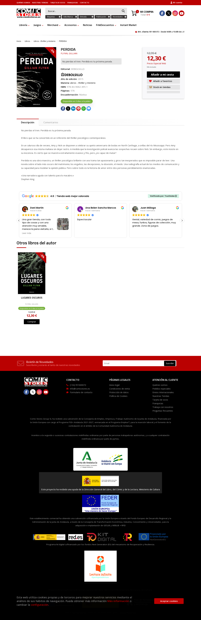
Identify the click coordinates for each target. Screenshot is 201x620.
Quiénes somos (23, 2)
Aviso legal (114, 385)
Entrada (83, 16)
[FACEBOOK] (162, 13)
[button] (182, 220)
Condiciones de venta (119, 388)
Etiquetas (51, 16)
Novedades (118, 16)
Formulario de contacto (81, 392)
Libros (27, 41)
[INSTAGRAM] (175, 13)
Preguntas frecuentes (162, 410)
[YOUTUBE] (181, 13)
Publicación (101, 16)
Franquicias (72, 2)
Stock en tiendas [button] (161, 87)
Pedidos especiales (161, 388)
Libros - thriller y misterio (44, 41)
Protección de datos (119, 392)
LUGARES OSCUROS (31, 298)
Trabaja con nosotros (162, 407)
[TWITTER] (168, 13)
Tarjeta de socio (57, 2)
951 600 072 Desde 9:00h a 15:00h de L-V (161, 31)
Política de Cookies (118, 396)
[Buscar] (123, 11)
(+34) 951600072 (78, 385)
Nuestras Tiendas (40, 2)
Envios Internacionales (163, 392)
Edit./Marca (68, 16)
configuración (39, 604)
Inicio (19, 41)
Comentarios (50, 122)
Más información (118, 601)
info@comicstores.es (80, 388)
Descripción (27, 122)
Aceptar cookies (169, 601)
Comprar (32, 321)
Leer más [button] (26, 233)
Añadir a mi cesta (162, 74)
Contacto (84, 2)
